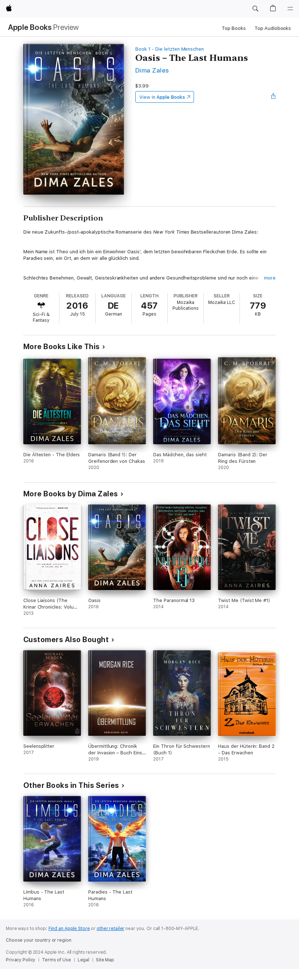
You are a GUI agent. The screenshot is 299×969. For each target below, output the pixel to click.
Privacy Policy (20, 959)
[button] (255, 8)
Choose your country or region (38, 940)
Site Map (105, 959)
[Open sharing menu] (273, 97)
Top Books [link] (234, 28)
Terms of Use (56, 959)
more (270, 278)
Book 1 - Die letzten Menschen (169, 49)
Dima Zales (152, 70)
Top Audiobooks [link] (273, 28)
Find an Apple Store (69, 928)
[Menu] (290, 8)
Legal (83, 959)
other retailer (110, 928)
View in (162, 97)
